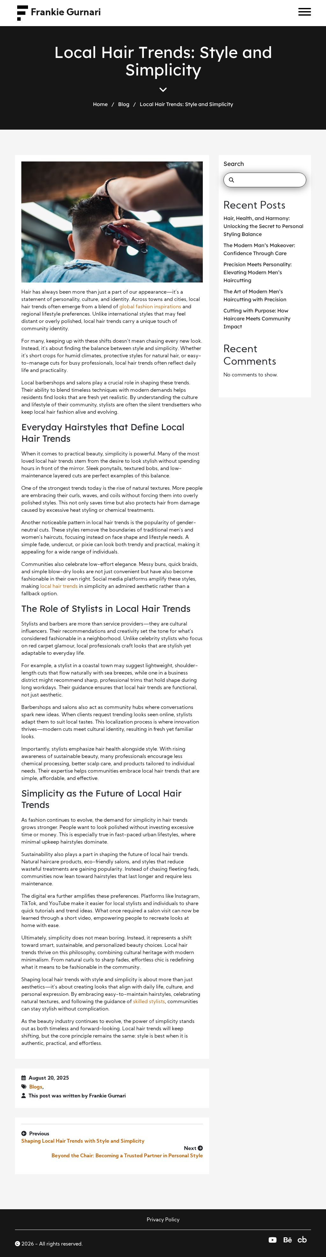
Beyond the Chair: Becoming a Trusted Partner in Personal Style (127, 1156)
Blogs (35, 1087)
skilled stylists (149, 1001)
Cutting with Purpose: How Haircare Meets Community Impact (256, 318)
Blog (123, 104)
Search (233, 164)
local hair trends (59, 586)
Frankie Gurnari (66, 13)
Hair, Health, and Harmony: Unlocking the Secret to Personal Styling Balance (263, 226)
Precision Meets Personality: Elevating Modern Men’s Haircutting (257, 272)
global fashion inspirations (150, 307)
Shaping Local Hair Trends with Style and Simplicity (83, 1141)
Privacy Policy (163, 1220)
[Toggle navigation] (302, 13)
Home (100, 104)
